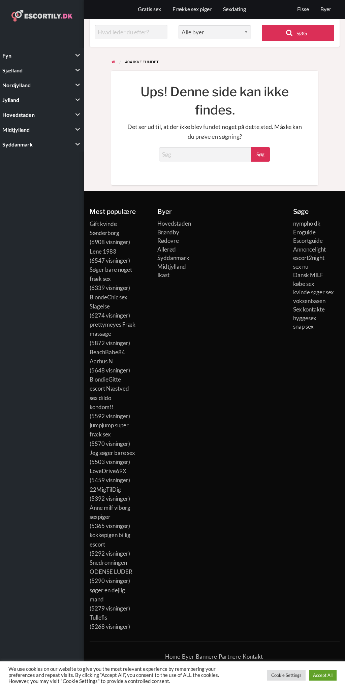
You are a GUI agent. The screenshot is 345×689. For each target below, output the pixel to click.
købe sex (303, 284)
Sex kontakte (309, 309)
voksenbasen (309, 301)
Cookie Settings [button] (286, 675)
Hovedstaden (174, 223)
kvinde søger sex (313, 292)
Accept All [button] (323, 675)
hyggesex (304, 318)
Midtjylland (171, 266)
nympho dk (306, 223)
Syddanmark (173, 258)
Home (172, 656)
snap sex (303, 326)
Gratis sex (149, 9)
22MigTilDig (105, 489)
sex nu (300, 266)
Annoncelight (309, 249)
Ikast (163, 275)
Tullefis (98, 617)
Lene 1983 (103, 251)
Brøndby (168, 232)
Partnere (230, 656)
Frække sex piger (192, 9)
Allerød (166, 249)
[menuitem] (303, 9)
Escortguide (308, 240)
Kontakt (253, 656)
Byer (325, 9)
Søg (301, 33)
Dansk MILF (308, 275)
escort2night (308, 258)
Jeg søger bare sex (112, 452)
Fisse (303, 9)
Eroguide (304, 232)
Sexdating (234, 9)
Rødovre (168, 240)
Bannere (206, 656)
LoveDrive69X (108, 470)
